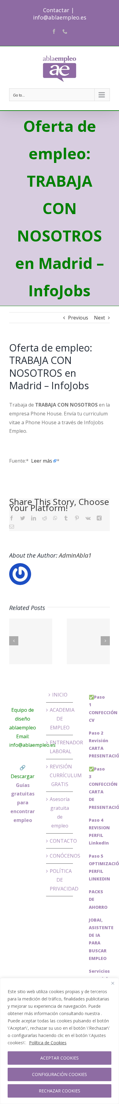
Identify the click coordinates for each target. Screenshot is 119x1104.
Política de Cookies (48, 1043)
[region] (59, 1041)
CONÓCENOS (60, 855)
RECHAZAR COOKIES (59, 1091)
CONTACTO (60, 841)
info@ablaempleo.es (59, 17)
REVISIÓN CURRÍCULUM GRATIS (60, 775)
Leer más (41, 460)
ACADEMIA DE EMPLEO (60, 719)
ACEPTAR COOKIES (59, 1058)
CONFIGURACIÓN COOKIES (59, 1074)
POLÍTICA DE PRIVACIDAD (60, 880)
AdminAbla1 (75, 555)
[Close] (112, 983)
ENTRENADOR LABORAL (60, 747)
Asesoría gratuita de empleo (60, 812)
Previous (78, 317)
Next (99, 317)
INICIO (59, 694)
